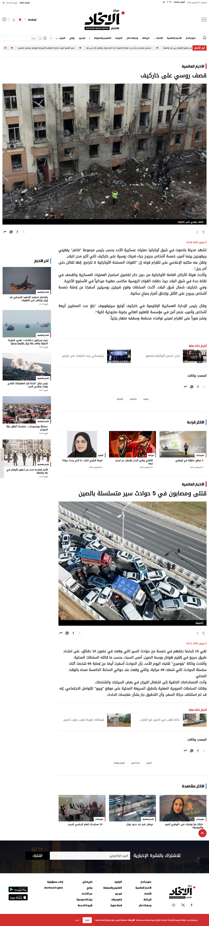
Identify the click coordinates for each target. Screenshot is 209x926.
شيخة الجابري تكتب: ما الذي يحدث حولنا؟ (82, 461)
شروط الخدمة (85, 905)
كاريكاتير (87, 881)
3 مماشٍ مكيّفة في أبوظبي (189, 461)
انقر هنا (131, 920)
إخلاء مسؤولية (55, 881)
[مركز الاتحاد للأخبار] (105, 19)
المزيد (62, 37)
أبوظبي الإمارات (176, 2)
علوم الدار (191, 37)
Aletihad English (53, 887)
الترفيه (118, 37)
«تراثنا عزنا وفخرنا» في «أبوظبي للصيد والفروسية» (184, 826)
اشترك (37, 855)
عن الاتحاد (86, 893)
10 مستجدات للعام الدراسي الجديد (85, 825)
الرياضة (145, 37)
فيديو (82, 37)
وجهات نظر (132, 37)
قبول (87, 920)
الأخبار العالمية (174, 37)
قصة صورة (116, 905)
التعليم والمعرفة (102, 37)
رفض (77, 920)
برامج (72, 37)
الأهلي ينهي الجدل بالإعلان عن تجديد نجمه (134, 462)
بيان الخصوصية (84, 899)
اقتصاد (159, 37)
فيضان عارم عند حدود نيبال (139, 825)
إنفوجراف (116, 899)
